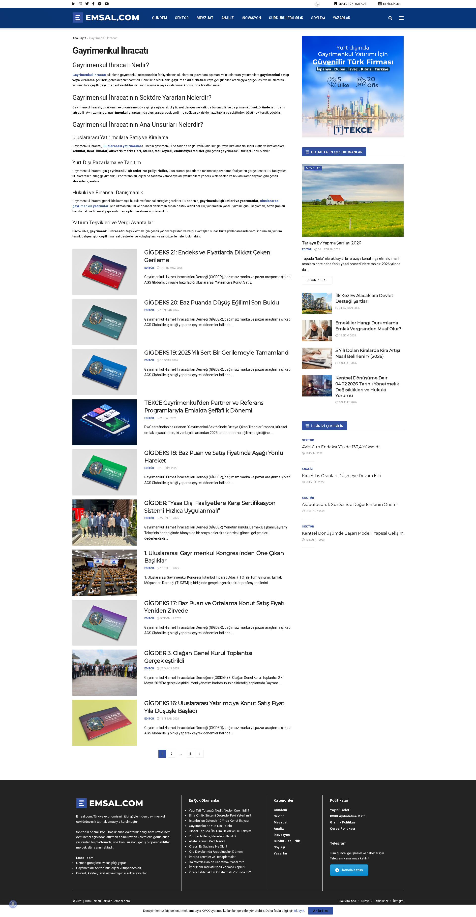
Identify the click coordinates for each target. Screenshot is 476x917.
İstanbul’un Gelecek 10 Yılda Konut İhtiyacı (219, 820)
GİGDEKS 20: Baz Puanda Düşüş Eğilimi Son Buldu (211, 302)
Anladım (320, 911)
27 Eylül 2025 (169, 518)
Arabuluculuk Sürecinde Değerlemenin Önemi (350, 504)
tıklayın (299, 911)
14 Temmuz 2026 (170, 267)
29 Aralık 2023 (315, 511)
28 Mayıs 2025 (169, 668)
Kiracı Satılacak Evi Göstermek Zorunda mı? (220, 872)
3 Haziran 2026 (348, 308)
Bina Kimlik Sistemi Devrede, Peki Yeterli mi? (220, 815)
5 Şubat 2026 (347, 363)
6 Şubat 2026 (347, 402)
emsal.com (122, 901)
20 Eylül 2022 (314, 482)
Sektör (182, 18)
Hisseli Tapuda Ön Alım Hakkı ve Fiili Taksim (220, 831)
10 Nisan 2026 (169, 310)
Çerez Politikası (342, 828)
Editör (149, 267)
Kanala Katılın (352, 870)
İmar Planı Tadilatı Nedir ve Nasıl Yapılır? (217, 867)
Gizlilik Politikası (343, 822)
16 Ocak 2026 (168, 360)
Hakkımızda (347, 901)
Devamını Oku (317, 280)
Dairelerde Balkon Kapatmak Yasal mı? (216, 862)
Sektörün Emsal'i (351, 3)
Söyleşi (318, 18)
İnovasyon (251, 18)
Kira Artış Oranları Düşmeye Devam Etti (341, 475)
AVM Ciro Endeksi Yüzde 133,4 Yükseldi (341, 447)
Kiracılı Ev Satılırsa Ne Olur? (208, 846)
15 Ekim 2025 (347, 335)
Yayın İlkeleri (340, 810)
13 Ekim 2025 (168, 468)
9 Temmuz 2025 (170, 618)
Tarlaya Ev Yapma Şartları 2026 (331, 243)
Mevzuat (205, 18)
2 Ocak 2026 (167, 418)
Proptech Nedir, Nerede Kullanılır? (212, 836)
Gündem (159, 18)
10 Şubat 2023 (315, 539)
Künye (365, 901)
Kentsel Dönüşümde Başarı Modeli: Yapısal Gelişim (353, 533)
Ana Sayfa (79, 38)
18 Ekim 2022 (313, 453)
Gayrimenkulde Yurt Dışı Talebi (210, 826)
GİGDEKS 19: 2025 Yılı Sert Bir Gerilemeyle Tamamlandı (217, 352)
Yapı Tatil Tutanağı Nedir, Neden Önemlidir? (219, 810)
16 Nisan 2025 (169, 718)
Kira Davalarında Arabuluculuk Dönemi (216, 851)
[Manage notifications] (13, 904)
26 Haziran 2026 (328, 249)
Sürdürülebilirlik (286, 18)
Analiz (227, 18)
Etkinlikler (391, 3)
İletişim (398, 901)
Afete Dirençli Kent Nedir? (207, 841)
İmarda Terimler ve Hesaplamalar (212, 857)
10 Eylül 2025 (169, 568)
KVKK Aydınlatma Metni (348, 816)
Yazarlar (341, 18)
